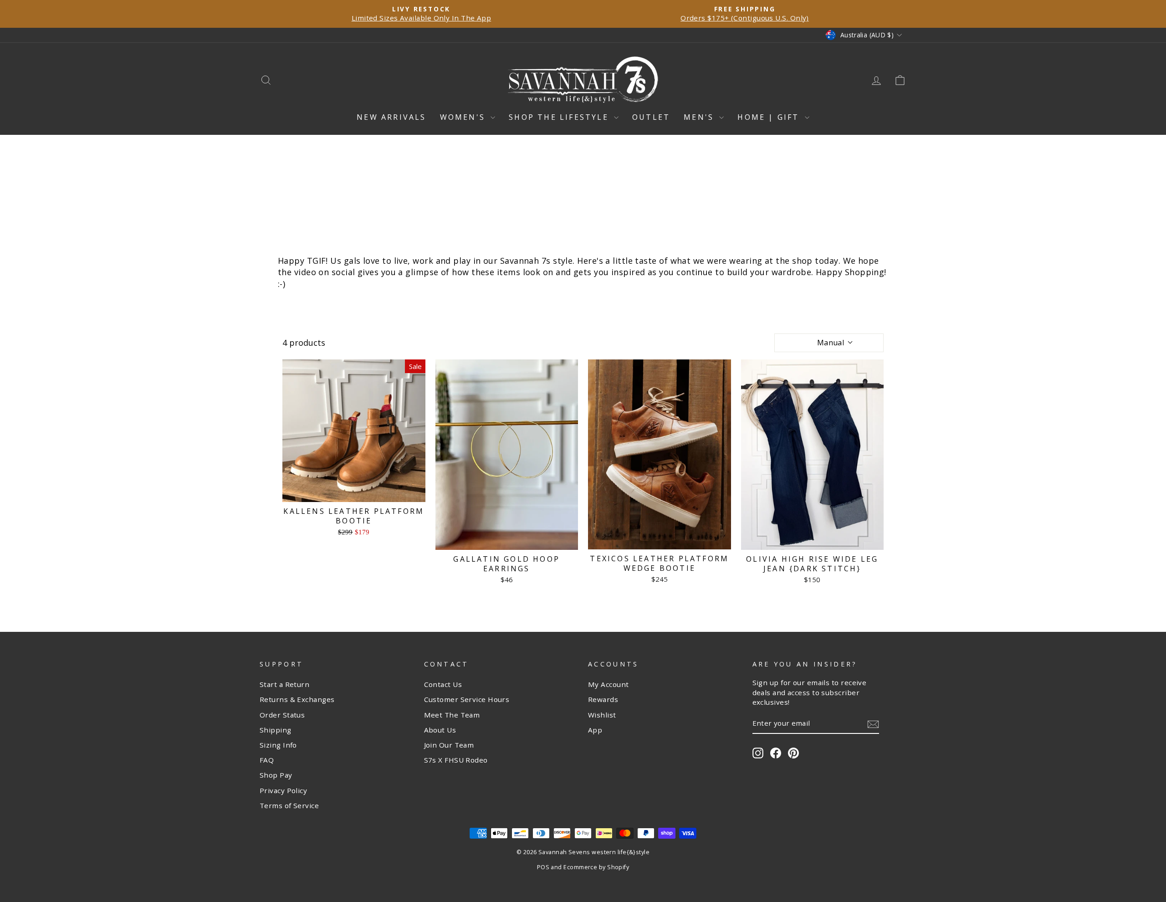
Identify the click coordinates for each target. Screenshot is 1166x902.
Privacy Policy (283, 790)
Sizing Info (278, 744)
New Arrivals (391, 117)
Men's (700, 117)
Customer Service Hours (467, 699)
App (595, 729)
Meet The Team (452, 714)
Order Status (282, 714)
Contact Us (443, 684)
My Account (608, 684)
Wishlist (602, 714)
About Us (440, 729)
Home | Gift (769, 117)
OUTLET (651, 117)
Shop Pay (276, 774)
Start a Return (284, 684)
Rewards (603, 699)
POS (543, 867)
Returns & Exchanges (297, 699)
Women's (464, 117)
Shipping (276, 729)
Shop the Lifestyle (560, 117)
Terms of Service (289, 805)
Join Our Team (449, 744)
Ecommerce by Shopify (596, 867)
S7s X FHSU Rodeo (456, 759)
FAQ (267, 759)
